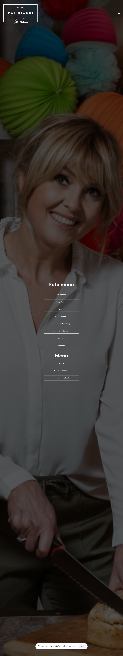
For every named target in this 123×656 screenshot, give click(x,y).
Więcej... (73, 646)
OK (82, 646)
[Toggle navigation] (101, 13)
